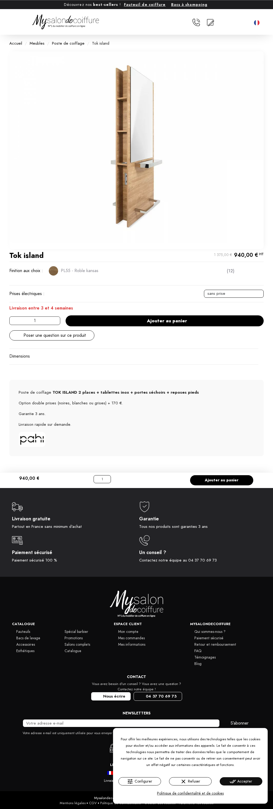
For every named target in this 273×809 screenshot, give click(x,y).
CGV (93, 803)
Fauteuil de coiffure (145, 4)
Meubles (37, 43)
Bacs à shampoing (189, 4)
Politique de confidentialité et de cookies (190, 793)
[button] (247, 23)
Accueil (15, 43)
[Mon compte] (223, 22)
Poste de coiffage (68, 43)
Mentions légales (73, 803)
